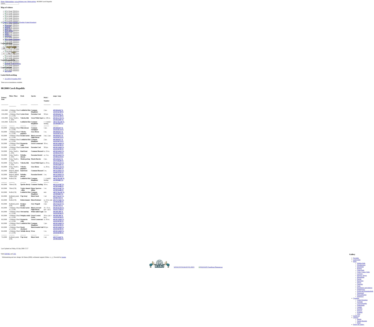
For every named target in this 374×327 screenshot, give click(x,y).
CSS (14, 254)
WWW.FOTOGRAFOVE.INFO (184, 267)
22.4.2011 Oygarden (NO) (13, 79)
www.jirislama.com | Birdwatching (25, 1)
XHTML (7, 254)
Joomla (63, 257)
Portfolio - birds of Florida (13, 64)
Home (3, 1)
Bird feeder (8, 71)
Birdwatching (9, 1)
